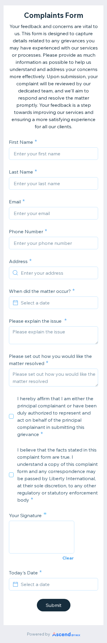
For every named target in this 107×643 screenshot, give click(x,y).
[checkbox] (11, 416)
